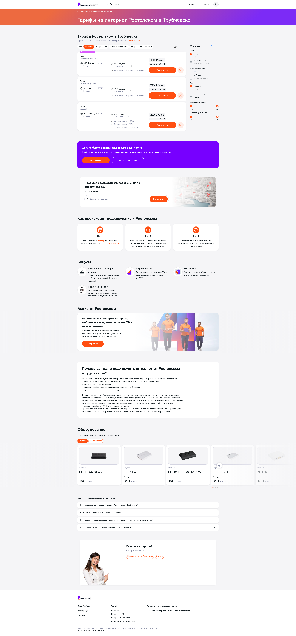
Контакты (205, 4)
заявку (101, 240)
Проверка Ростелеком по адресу (162, 606)
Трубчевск (93, 11)
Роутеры (82, 441)
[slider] (191, 106)
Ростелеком (82, 11)
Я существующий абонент (128, 160)
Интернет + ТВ (101, 47)
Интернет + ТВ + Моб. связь (141, 47)
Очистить (215, 46)
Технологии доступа (88, 59)
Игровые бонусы (200, 98)
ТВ (195, 57)
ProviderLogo (89, 4)
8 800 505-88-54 (110, 243)
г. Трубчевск (93, 191)
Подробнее (93, 344)
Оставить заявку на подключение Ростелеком (168, 611)
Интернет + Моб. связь (119, 47)
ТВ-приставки (96, 441)
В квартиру (198, 86)
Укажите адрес (135, 40)
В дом (196, 90)
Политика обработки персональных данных (91, 630)
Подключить (162, 70)
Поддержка (148, 556)
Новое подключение (96, 160)
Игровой (83, 109)
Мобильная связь (200, 60)
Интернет (88, 47)
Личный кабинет (84, 606)
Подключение (133, 556)
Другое (159, 556)
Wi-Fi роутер (199, 75)
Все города (82, 611)
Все (80, 47)
